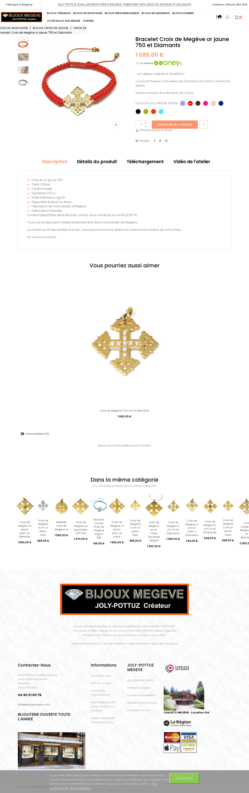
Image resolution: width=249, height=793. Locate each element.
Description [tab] (54, 162)
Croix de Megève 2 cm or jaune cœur (228, 527)
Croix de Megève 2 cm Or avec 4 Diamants (192, 528)
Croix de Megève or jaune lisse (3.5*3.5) (80, 528)
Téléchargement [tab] (145, 162)
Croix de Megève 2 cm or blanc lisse (43, 528)
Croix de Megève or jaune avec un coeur (117, 529)
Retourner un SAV (138, 710)
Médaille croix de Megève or (61, 525)
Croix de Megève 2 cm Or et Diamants (124, 410)
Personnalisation (80, 788)
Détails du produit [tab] (97, 162)
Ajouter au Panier (174, 124)
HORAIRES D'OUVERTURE (100, 692)
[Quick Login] (227, 17)
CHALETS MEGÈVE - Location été (186, 712)
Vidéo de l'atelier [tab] (191, 162)
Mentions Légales (138, 687)
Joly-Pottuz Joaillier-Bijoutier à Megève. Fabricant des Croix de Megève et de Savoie (124, 4)
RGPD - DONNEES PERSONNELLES (103, 720)
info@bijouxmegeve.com (34, 704)
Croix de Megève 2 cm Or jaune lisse (135, 528)
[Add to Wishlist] (204, 124)
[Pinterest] (166, 141)
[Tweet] (160, 141)
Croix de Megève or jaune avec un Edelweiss (25, 529)
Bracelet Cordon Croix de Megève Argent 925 (99, 528)
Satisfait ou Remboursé (142, 702)
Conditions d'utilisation (141, 695)
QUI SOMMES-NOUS (140, 680)
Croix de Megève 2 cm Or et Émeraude (210, 527)
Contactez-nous (101, 675)
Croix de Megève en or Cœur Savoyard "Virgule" (154, 531)
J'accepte (184, 778)
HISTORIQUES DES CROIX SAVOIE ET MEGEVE (103, 706)
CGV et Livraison (101, 683)
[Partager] (154, 141)
